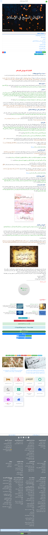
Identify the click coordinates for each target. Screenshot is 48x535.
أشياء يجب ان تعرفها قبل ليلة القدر (29, 516)
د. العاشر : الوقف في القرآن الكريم (7, 504)
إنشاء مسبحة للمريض (19, 441)
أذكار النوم (43, 470)
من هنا (32, 147)
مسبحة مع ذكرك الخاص (41, 501)
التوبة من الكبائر (42, 50)
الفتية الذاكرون (43, 497)
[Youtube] (19, 437)
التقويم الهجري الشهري (30, 503)
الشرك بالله (43, 37)
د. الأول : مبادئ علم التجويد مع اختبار (7, 481)
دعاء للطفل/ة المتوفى (30, 453)
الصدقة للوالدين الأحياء (30, 498)
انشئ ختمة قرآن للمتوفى (30, 454)
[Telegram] (29, 437)
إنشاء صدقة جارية (31, 443)
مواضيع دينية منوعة (40, 54)
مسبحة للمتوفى (31, 441)
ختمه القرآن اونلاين (9, 463)
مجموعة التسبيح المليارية (8, 443)
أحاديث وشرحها (20, 466)
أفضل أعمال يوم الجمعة (19, 468)
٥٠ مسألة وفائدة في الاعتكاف (19, 475)
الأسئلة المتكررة (42, 446)
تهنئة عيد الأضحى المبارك (19, 493)
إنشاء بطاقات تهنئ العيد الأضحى (19, 503)
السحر (44, 39)
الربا (17, 355)
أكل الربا (43, 42)
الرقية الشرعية (31, 513)
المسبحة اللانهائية (42, 498)
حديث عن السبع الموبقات (40, 35)
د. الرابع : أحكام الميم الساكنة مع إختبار (7, 489)
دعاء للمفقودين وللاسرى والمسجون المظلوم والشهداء (29, 487)
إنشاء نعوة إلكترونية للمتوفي (29, 518)
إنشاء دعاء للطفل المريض (19, 443)
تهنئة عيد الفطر (20, 484)
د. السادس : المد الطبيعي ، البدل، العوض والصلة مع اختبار (7, 495)
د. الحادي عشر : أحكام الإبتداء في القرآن (7, 507)
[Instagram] (21, 437)
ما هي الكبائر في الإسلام (34, 355)
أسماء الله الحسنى (31, 495)
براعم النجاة (32, 497)
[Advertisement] (24, 61)
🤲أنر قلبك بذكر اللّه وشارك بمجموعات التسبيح (7, 450)
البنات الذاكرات (43, 495)
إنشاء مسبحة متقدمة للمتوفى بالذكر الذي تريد (40, 481)
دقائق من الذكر (43, 490)
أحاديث (36, 54)
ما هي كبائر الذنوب (40, 355)
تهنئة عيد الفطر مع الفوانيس (18, 480)
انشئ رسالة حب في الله (19, 501)
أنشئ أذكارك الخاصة (42, 479)
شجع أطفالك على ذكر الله (30, 490)
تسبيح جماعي (9, 441)
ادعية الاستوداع (43, 505)
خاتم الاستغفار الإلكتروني (41, 506)
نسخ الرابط (44, 52)
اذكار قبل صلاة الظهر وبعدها (41, 467)
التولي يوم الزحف (42, 46)
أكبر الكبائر (9, 355)
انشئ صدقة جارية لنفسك (30, 480)
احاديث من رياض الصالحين (18, 464)
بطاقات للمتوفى (31, 451)
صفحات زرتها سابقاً (42, 443)
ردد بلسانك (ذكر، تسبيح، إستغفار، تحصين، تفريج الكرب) (41, 488)
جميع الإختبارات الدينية (30, 505)
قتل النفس (25, 355)
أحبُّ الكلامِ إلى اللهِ (42, 492)
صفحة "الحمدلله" (42, 508)
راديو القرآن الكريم (31, 469)
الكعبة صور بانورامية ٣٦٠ (30, 493)
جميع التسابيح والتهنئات (41, 445)
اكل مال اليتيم (12, 355)
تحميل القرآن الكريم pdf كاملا (30, 464)
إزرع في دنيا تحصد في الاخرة (40, 509)
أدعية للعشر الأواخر (20, 472)
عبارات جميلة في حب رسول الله (29, 510)
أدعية (22, 499)
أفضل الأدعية (32, 512)
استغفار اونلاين (9, 466)
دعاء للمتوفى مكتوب (31, 445)
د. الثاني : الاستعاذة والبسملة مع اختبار (7, 484)
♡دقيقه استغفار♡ (42, 485)
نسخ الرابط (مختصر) (28, 336)
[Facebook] (24, 437)
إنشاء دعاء (32, 501)
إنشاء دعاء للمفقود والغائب (30, 489)
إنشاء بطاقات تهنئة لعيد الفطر (18, 479)
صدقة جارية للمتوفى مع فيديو (29, 449)
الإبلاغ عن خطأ (23, 321)
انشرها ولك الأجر (25, 332)
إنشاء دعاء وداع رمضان (19, 482)
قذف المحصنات (42, 48)
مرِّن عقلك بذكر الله (31, 492)
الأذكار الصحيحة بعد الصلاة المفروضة (41, 464)
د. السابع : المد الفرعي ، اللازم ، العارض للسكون (8, 498)
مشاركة (24, 334)
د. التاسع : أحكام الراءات (8, 502)
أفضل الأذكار (43, 472)
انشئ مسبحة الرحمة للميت (30, 448)
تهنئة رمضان (21, 487)
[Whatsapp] (26, 437)
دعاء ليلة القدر (20, 485)
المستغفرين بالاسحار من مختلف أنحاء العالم (8, 447)
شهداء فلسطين (31, 525)
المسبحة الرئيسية (42, 441)
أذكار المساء (43, 469)
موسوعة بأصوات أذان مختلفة (29, 522)
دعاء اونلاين (10, 464)
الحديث (16, 355)
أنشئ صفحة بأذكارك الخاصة (41, 511)
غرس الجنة (43, 500)
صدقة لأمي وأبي (31, 456)
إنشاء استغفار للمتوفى (30, 446)
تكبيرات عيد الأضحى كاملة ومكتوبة (30, 520)
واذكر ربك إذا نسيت (42, 483)
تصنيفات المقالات (20, 463)
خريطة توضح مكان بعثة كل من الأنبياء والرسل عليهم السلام (30, 483)
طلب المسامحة (20, 495)
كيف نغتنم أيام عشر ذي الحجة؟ (19, 470)
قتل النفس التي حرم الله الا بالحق (39, 41)
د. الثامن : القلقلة (9, 500)
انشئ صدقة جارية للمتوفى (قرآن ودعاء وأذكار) (30, 458)
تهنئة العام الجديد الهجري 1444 (19, 497)
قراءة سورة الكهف (31, 470)
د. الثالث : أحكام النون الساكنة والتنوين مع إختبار (8, 486)
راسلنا (44, 448)
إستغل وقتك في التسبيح (41, 503)
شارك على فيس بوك (22, 336)
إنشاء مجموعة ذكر (9, 445)
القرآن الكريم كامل (31, 467)
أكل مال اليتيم (42, 44)
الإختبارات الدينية (31, 479)
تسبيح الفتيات (43, 493)
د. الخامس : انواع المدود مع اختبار (7, 492)
